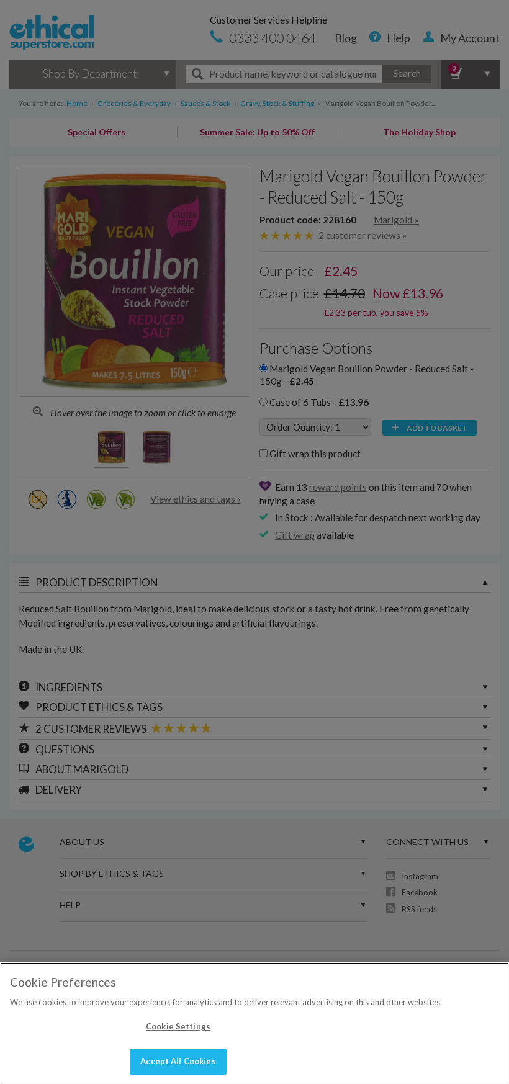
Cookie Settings (178, 1026)
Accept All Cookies (177, 1061)
